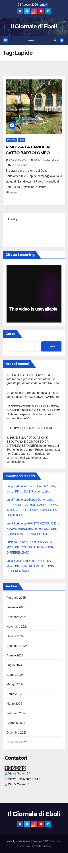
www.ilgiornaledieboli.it (19, 841)
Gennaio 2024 (16, 722)
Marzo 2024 (14, 703)
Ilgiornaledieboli (46, 160)
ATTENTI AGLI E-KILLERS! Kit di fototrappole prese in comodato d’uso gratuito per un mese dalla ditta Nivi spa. (33, 379)
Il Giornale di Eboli (34, 26)
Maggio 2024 (15, 684)
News (21, 140)
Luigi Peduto (15, 486)
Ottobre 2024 (15, 636)
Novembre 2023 (17, 742)
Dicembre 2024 (17, 616)
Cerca (11, 334)
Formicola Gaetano (41, 846)
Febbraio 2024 (16, 713)
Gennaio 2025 (16, 607)
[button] (55, 40)
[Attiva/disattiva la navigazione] (31, 40)
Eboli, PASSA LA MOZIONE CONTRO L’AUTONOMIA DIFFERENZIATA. (30, 547)
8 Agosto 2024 (18, 160)
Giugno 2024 (15, 674)
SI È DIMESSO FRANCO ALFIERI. (30, 428)
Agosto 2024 (15, 655)
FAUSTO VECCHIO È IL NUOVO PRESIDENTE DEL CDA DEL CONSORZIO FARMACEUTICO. (33, 529)
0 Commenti (20, 165)
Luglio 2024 (14, 665)
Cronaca (11, 140)
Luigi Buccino (15, 560)
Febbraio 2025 (16, 597)
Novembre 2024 (17, 626)
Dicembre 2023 (17, 732)
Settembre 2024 (17, 645)
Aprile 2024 (14, 694)
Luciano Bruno (16, 542)
